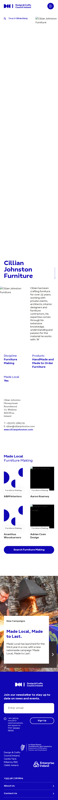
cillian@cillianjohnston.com (20, 426)
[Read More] (53, 654)
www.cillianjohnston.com (18, 430)
